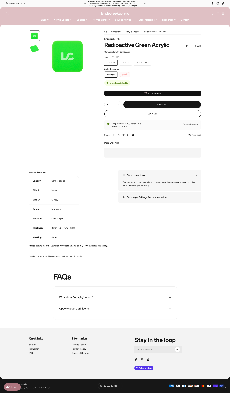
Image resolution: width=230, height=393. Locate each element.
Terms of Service (80, 353)
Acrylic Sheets (132, 31)
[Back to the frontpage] (105, 31)
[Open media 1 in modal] (67, 56)
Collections (116, 31)
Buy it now (152, 114)
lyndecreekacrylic (115, 13)
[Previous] (85, 3)
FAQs (31, 353)
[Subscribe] (177, 349)
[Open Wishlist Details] (218, 13)
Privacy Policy (79, 349)
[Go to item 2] (34, 48)
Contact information (45, 388)
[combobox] (16, 3)
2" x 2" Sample (142, 63)
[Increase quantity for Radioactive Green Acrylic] (118, 104)
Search (32, 344)
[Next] (144, 3)
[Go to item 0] (34, 35)
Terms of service (31, 388)
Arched (124, 74)
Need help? (196, 135)
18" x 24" (125, 63)
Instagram (34, 349)
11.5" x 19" (111, 63)
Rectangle (111, 74)
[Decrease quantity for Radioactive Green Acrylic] (107, 104)
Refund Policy (79, 344)
